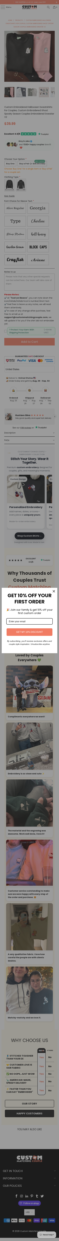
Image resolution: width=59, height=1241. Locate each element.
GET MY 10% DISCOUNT (29, 632)
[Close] (53, 591)
